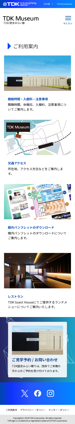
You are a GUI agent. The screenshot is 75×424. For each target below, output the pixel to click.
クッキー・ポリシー (58, 409)
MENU (68, 23)
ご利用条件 (11, 409)
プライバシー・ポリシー (33, 409)
